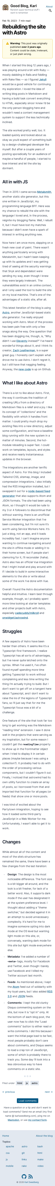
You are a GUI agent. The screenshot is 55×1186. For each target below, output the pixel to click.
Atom (15, 986)
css (8, 1152)
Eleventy (21, 340)
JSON (21, 996)
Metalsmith (44, 191)
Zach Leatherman (24, 350)
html (19, 1083)
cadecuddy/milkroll (27, 613)
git (23, 1152)
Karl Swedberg (31, 1182)
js (27, 1083)
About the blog (44, 1135)
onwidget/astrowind (15, 617)
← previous (8, 1091)
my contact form (37, 1119)
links (24, 1159)
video (40, 1165)
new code (24, 369)
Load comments (28, 1100)
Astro (5, 312)
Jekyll (42, 79)
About (49, 6)
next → (49, 1091)
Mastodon (13, 1119)
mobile (9, 1165)
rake (24, 1165)
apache (10, 1146)
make (40, 1159)
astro (35, 1083)
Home (5, 1135)
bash (40, 1146)
